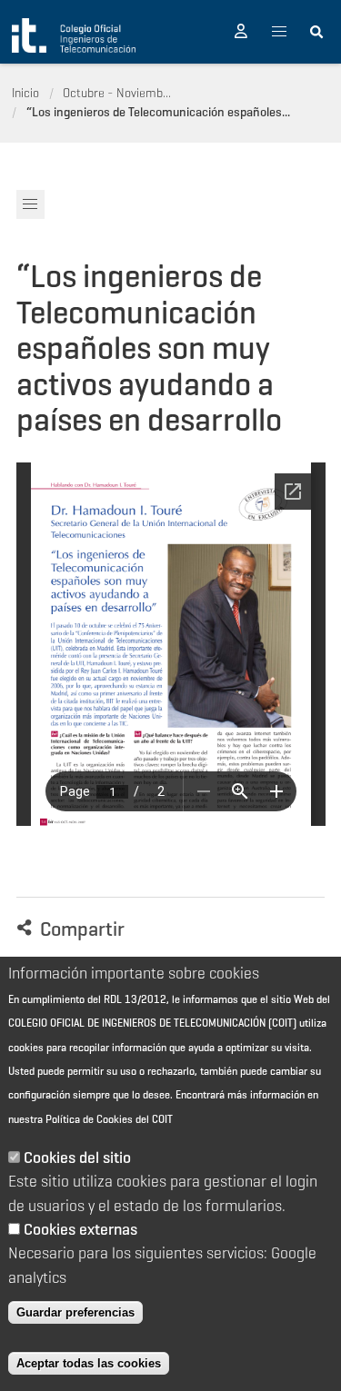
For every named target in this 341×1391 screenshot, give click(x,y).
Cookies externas (80, 1229)
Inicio (25, 92)
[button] (241, 32)
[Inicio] (73, 35)
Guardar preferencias (75, 1312)
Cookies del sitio (77, 1157)
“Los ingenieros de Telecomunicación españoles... (158, 112)
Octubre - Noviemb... (117, 92)
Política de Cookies (89, 1119)
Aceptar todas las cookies (88, 1363)
